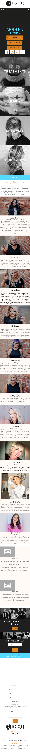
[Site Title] (15, 3)
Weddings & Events (22, 740)
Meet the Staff (10, 740)
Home (4, 740)
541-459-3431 (15, 733)
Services (15, 740)
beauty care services (13, 192)
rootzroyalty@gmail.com (15, 734)
